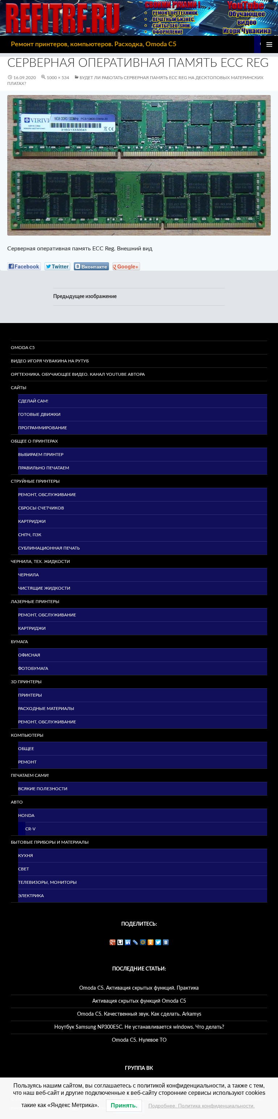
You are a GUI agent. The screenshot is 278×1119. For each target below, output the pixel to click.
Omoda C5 (23, 347)
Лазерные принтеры (35, 601)
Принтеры (30, 695)
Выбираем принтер (40, 454)
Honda (26, 815)
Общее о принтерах (34, 441)
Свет (23, 869)
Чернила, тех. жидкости (40, 561)
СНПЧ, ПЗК (29, 535)
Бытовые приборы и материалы (50, 842)
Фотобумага (33, 668)
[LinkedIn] (128, 942)
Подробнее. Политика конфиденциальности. (201, 1106)
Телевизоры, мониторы (47, 882)
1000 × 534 (58, 78)
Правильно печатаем (43, 468)
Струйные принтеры (35, 481)
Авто (17, 802)
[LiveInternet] (120, 942)
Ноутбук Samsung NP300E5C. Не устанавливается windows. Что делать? (139, 1027)
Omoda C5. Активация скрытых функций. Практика (139, 988)
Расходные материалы (46, 708)
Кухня (25, 855)
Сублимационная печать (49, 548)
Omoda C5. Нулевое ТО (139, 1040)
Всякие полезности (42, 789)
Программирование (42, 428)
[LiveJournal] (135, 942)
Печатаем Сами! (30, 775)
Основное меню (269, 44)
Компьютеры (27, 735)
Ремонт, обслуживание (47, 494)
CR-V (30, 829)
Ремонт (27, 762)
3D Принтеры (26, 682)
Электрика (31, 896)
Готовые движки (39, 414)
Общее (26, 748)
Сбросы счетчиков (41, 508)
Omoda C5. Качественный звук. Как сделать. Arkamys (139, 1014)
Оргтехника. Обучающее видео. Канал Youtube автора (78, 374)
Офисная (29, 655)
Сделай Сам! (33, 401)
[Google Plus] (113, 942)
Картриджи (32, 521)
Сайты (18, 388)
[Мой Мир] (143, 942)
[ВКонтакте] (166, 942)
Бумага (19, 642)
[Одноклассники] (151, 942)
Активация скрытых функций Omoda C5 (139, 1001)
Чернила (28, 575)
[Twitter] (158, 942)
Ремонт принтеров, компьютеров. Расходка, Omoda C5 (93, 44)
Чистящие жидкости (44, 588)
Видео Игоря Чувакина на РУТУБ (50, 361)
